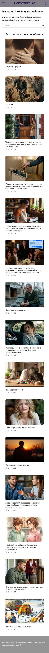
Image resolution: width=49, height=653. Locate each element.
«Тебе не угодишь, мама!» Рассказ (20, 427)
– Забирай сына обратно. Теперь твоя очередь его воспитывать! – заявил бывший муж (21, 547)
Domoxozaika (24, 3)
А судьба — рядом (13, 67)
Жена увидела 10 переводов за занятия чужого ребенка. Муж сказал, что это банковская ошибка (22, 505)
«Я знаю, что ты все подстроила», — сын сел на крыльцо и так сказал (24, 588)
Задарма (9, 104)
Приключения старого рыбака (18, 627)
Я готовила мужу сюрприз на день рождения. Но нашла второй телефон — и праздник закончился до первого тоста (23, 270)
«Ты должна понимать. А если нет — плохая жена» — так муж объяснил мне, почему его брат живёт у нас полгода (24, 186)
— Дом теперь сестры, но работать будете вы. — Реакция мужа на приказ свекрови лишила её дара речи (23, 228)
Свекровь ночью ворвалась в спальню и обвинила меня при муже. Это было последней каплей (23, 350)
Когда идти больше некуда (17, 465)
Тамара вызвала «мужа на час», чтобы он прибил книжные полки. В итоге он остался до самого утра (23, 144)
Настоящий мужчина (14, 390)
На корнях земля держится (16, 310)
